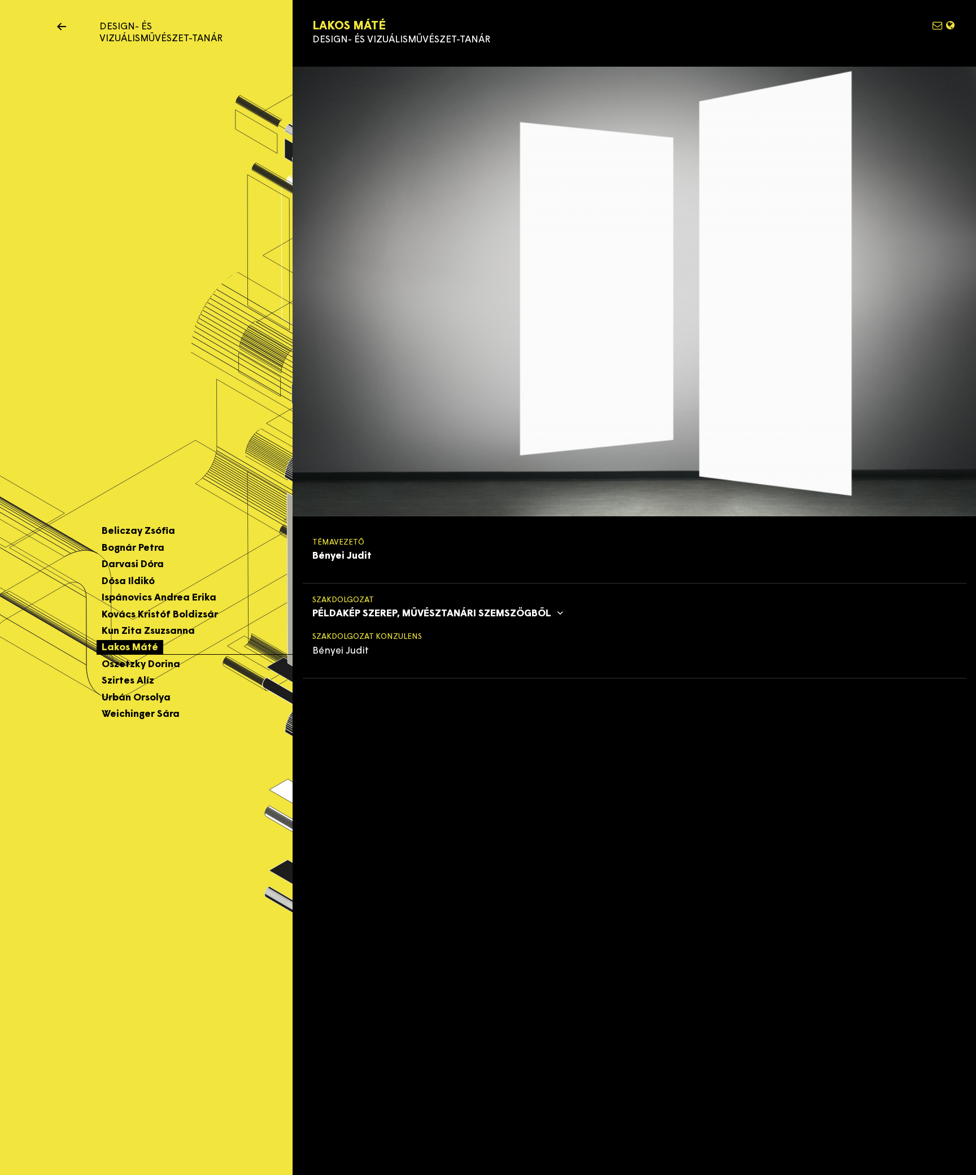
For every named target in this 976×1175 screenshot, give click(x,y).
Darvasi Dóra (133, 564)
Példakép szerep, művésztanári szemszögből (433, 614)
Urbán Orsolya (136, 698)
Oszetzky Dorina (141, 664)
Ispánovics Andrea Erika (159, 598)
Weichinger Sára (141, 714)
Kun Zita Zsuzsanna (148, 631)
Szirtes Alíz (128, 681)
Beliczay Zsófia (138, 531)
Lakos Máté (130, 647)
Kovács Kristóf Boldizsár (160, 615)
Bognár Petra (133, 548)
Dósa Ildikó (128, 581)
